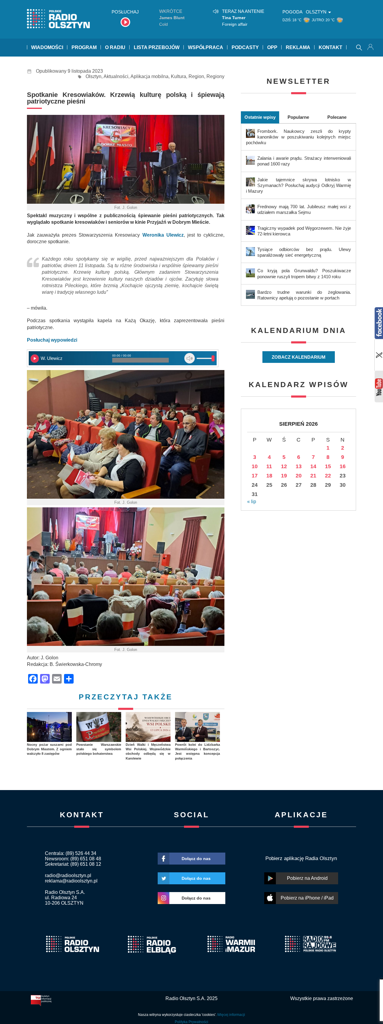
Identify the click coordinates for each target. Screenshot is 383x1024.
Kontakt (330, 47)
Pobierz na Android (307, 878)
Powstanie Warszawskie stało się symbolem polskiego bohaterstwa (98, 749)
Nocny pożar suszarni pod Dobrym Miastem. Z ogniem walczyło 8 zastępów (49, 749)
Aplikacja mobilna (149, 76)
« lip (251, 501)
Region (196, 76)
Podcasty (245, 47)
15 (328, 466)
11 (269, 466)
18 (269, 476)
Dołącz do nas (196, 858)
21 (313, 476)
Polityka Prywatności (191, 1022)
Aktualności (116, 76)
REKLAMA (298, 47)
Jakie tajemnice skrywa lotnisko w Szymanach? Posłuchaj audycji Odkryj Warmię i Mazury (298, 185)
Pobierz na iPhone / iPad (307, 897)
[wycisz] (189, 358)
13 (299, 466)
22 (328, 476)
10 (255, 466)
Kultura (178, 76)
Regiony (215, 76)
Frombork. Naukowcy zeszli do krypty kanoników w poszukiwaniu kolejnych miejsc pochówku (298, 137)
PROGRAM (84, 47)
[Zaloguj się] (371, 48)
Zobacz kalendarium (299, 357)
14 (313, 466)
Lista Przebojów (157, 47)
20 (299, 476)
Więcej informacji (231, 1015)
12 (284, 466)
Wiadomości (47, 47)
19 (284, 476)
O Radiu (115, 47)
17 (255, 476)
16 (343, 466)
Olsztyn (93, 76)
